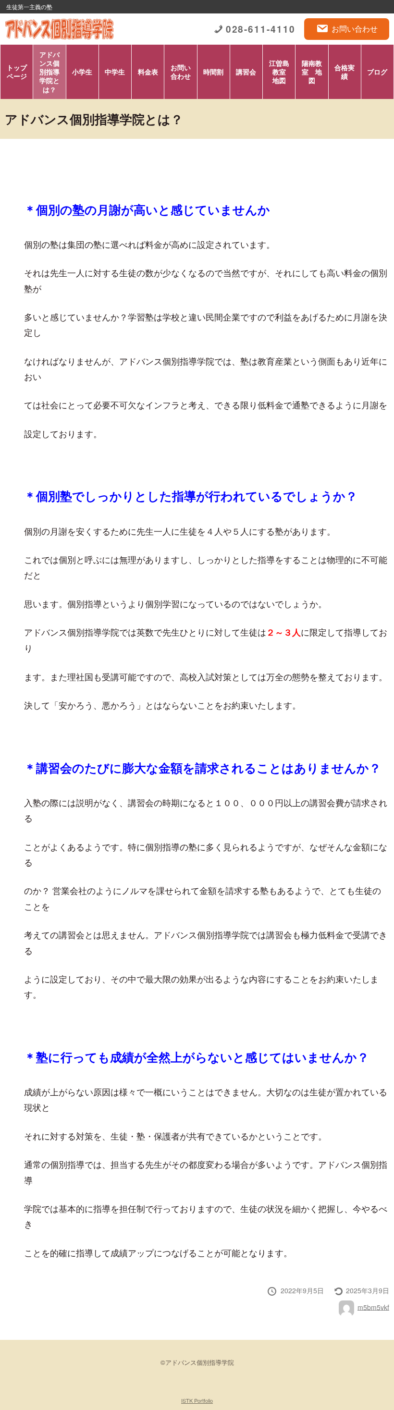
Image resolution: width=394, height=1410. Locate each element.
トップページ (17, 71)
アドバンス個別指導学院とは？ (49, 71)
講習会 (246, 71)
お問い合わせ (355, 28)
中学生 (115, 71)
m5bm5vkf (373, 1307)
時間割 (213, 71)
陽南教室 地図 (312, 71)
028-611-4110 (261, 29)
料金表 (148, 71)
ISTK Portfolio (197, 1400)
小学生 (82, 71)
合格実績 (344, 71)
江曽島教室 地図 (281, 71)
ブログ (377, 71)
